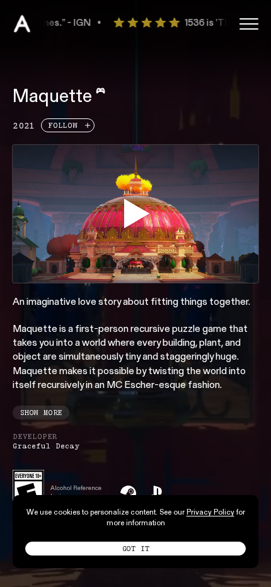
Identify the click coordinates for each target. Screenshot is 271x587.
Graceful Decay (46, 446)
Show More (41, 412)
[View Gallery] (135, 213)
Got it (135, 548)
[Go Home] (22, 23)
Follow (63, 125)
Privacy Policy (210, 512)
